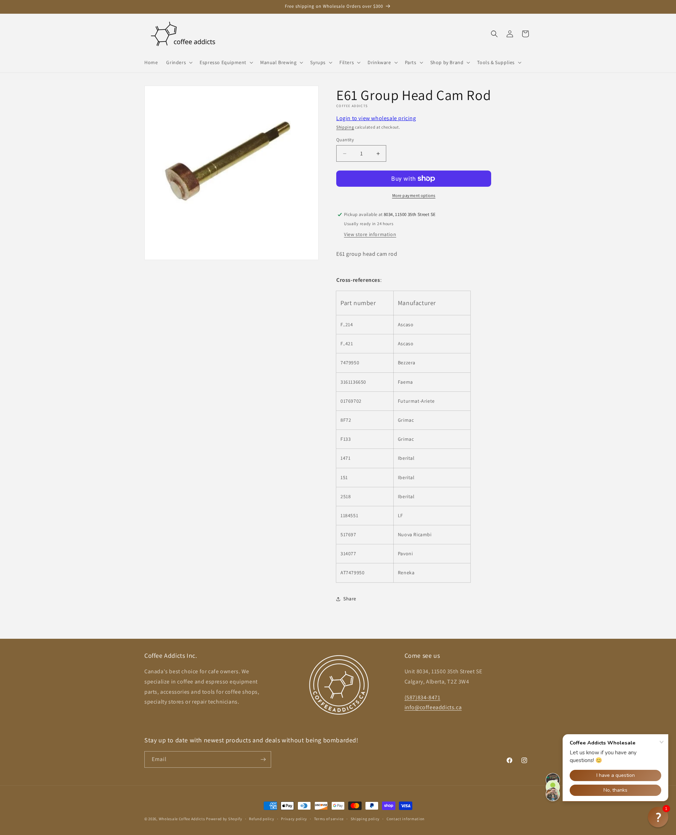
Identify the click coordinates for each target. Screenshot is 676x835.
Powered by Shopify (224, 818)
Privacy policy (294, 818)
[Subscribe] (263, 759)
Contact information (406, 818)
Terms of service (329, 818)
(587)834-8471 (422, 697)
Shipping (345, 127)
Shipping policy (365, 818)
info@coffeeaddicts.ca (433, 707)
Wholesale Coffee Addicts (182, 818)
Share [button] (349, 598)
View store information (370, 234)
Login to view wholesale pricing (376, 118)
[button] (178, 62)
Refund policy (261, 818)
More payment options (414, 195)
